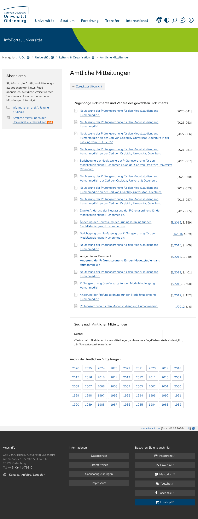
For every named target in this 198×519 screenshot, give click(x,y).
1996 (113, 395)
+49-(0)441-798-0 (20, 467)
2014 (113, 377)
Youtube (165, 484)
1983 (164, 405)
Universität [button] (44, 20)
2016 (88, 377)
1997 (101, 395)
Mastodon (165, 474)
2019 (164, 368)
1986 (126, 405)
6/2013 (176, 257)
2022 (126, 368)
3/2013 (176, 272)
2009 (177, 377)
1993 (152, 395)
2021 (139, 368)
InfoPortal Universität (23, 40)
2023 (113, 368)
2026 (75, 368)
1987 (113, 405)
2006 (101, 386)
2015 (101, 377)
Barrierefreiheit (99, 465)
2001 (164, 386)
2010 (164, 377)
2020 (152, 368)
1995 (126, 395)
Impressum (99, 483)
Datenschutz (99, 456)
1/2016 (178, 234)
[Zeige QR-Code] (193, 428)
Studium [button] (67, 20)
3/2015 (176, 245)
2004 (126, 386)
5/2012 (176, 284)
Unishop (165, 502)
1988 (101, 405)
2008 (75, 386)
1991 (177, 395)
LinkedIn (165, 465)
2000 (177, 386)
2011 (152, 377)
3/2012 (176, 295)
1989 (88, 405)
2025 (88, 368)
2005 (113, 386)
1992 (164, 395)
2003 (139, 386)
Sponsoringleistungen (99, 474)
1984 (152, 405)
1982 (177, 405)
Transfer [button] (112, 20)
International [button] (137, 20)
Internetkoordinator (150, 428)
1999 (75, 395)
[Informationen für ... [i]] (183, 21)
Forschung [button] (90, 20)
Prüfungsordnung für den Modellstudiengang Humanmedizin (119, 306)
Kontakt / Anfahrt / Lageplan (27, 475)
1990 (75, 405)
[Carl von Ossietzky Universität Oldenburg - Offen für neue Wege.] (15, 14)
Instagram (165, 456)
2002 (152, 386)
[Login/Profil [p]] (191, 21)
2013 (126, 377)
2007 (88, 386)
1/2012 (180, 307)
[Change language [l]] (159, 21)
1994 (139, 395)
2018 (177, 368)
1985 (139, 405)
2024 (101, 368)
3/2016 (176, 222)
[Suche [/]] (175, 21)
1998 (88, 395)
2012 (139, 377)
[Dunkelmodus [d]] (167, 21)
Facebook (164, 493)
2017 (75, 377)
